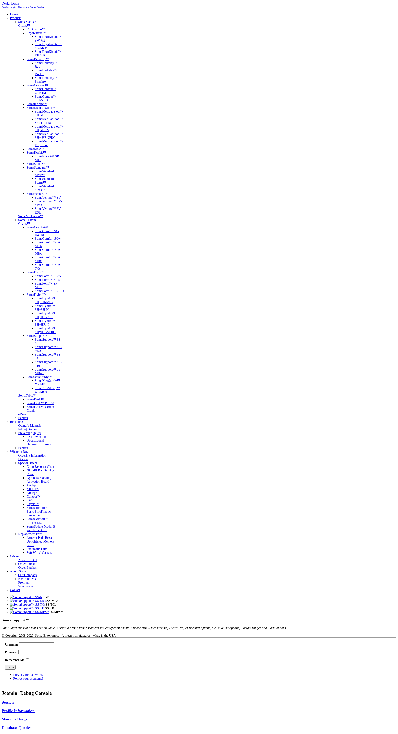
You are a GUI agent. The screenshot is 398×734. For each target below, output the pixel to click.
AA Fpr (32, 485)
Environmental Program (28, 580)
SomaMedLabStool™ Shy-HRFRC (49, 120)
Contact (15, 590)
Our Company (27, 575)
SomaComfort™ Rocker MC (37, 520)
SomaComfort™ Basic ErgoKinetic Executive (39, 511)
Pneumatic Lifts (37, 549)
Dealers (23, 459)
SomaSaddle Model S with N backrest (41, 528)
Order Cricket (27, 564)
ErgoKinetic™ (36, 33)
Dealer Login (9, 7)
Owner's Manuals (29, 425)
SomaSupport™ (37, 336)
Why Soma (25, 586)
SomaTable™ (27, 395)
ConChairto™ (36, 29)
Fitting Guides (27, 429)
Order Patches (27, 567)
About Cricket (27, 560)
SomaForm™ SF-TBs (49, 291)
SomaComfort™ (37, 227)
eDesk (22, 414)
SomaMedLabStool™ (41, 107)
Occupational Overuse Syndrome (39, 442)
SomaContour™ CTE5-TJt (45, 98)
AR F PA (33, 489)
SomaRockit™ (36, 152)
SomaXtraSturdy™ (39, 377)
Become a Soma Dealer (31, 7)
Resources (16, 421)
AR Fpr (32, 493)
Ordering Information (32, 455)
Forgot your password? (28, 674)
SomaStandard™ (38, 167)
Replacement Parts (30, 534)
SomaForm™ (35, 272)
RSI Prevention (37, 436)
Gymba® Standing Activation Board (39, 479)
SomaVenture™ (37, 193)
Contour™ (34, 496)
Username (11, 644)
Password (11, 652)
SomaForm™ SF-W (48, 276)
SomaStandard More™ (44, 173)
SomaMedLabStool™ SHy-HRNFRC (49, 135)
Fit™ (30, 500)
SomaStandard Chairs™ (27, 23)
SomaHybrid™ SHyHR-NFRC (45, 330)
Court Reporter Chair (40, 466)
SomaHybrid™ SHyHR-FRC (45, 315)
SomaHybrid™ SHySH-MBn (45, 300)
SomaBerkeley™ (38, 59)
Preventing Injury (29, 433)
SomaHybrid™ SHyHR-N (45, 322)
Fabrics (23, 418)
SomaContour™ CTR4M (45, 91)
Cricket (14, 556)
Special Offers (27, 463)
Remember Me (14, 660)
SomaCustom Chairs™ (27, 221)
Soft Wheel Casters (39, 552)
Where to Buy (19, 451)
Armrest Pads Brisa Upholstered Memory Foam (41, 541)
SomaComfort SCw (48, 238)
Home (14, 14)
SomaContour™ (37, 85)
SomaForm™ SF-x (47, 279)
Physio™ (33, 504)
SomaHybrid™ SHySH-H (45, 307)
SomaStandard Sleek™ (44, 188)
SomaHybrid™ (37, 294)
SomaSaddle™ (36, 164)
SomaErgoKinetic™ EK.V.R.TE (48, 53)
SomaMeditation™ (30, 216)
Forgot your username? (28, 678)
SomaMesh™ (36, 149)
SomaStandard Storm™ (44, 180)
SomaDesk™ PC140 (40, 403)
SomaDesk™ (35, 399)
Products (15, 18)
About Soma (18, 571)
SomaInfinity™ (37, 104)
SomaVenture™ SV (48, 197)
